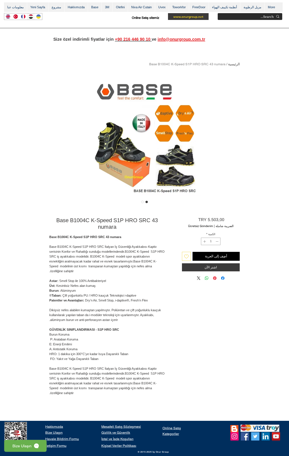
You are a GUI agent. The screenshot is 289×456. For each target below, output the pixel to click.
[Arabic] (30, 16)
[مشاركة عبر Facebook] (222, 278)
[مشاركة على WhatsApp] (206, 278)
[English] (8, 16)
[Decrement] (217, 241)
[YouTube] (276, 436)
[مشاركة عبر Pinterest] (214, 278)
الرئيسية (234, 64)
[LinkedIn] (265, 436)
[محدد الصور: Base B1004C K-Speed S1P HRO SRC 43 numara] (146, 202)
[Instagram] (234, 436)
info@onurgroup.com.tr (181, 39)
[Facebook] (245, 436)
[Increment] (204, 241)
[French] (23, 16)
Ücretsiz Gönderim (200, 226)
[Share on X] (198, 278)
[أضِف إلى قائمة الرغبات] (186, 256)
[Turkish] (15, 16)
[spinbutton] (211, 241)
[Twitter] (255, 436)
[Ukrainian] (38, 16)
